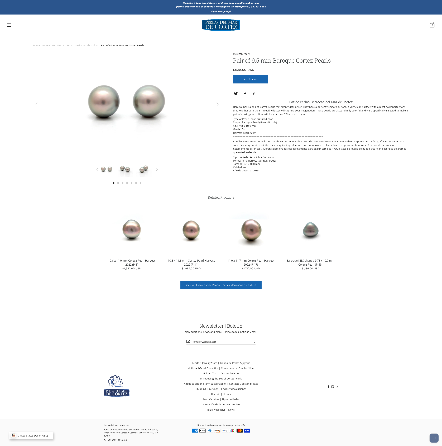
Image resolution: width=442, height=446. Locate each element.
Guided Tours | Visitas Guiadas (221, 373)
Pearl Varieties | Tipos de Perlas (221, 399)
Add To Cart (250, 79)
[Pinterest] (254, 93)
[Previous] (36, 104)
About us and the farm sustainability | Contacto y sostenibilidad (221, 383)
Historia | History (221, 394)
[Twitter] (235, 93)
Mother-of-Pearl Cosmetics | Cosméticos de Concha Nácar (221, 368)
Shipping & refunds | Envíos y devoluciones (221, 389)
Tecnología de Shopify (234, 425)
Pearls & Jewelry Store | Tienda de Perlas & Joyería (221, 363)
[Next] (217, 104)
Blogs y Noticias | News (221, 409)
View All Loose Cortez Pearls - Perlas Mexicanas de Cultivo (221, 285)
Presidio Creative (213, 425)
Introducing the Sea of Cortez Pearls (221, 378)
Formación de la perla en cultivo (221, 404)
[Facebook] (245, 93)
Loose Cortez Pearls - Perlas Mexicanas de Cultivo (70, 45)
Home (36, 45)
